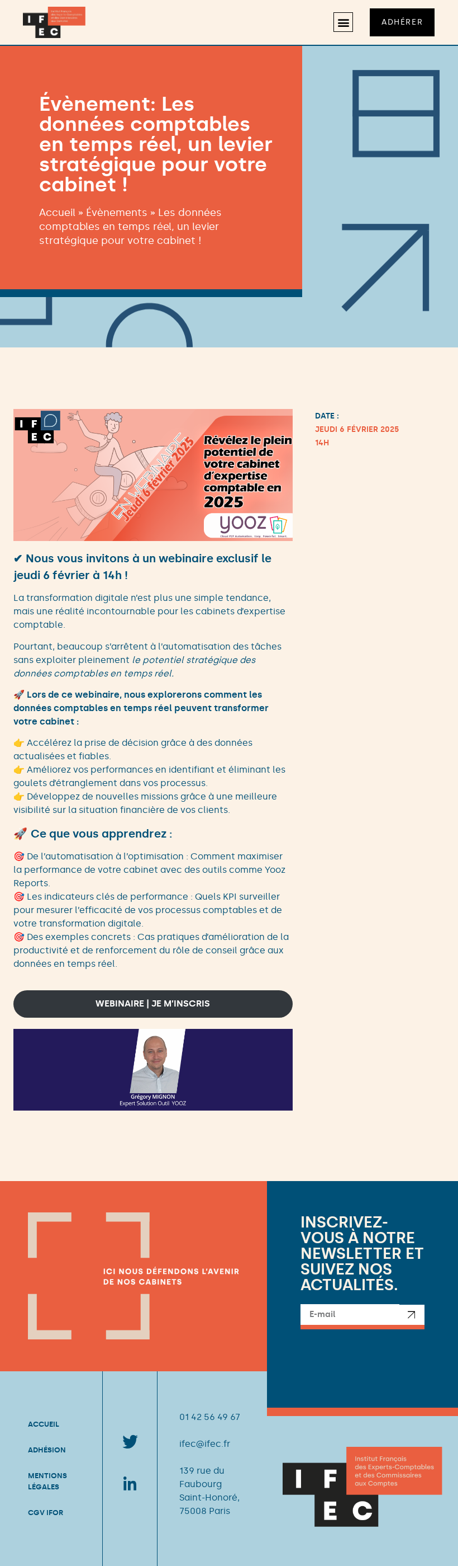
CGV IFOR (45, 1512)
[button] (343, 22)
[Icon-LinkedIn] (130, 1484)
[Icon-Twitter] (130, 1442)
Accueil (57, 212)
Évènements (116, 212)
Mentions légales (47, 1481)
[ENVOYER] (411, 1317)
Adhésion (47, 1450)
